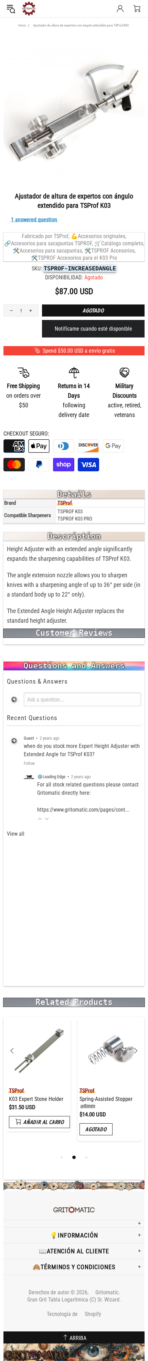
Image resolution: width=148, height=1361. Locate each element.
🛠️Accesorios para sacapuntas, (48, 250)
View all (15, 833)
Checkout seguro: (26, 433)
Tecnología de (74, 1314)
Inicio (22, 25)
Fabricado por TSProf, (46, 236)
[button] (40, 818)
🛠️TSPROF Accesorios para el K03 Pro (74, 258)
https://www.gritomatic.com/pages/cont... (83, 809)
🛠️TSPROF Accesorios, (110, 250)
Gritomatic (29, 8)
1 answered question (34, 219)
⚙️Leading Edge (51, 776)
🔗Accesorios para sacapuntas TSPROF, (48, 243)
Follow (29, 763)
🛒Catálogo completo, (119, 243)
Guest (29, 738)
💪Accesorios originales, (98, 236)
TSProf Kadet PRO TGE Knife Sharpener (79, 1103)
